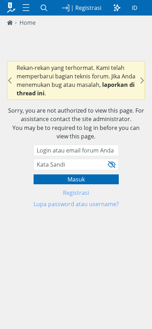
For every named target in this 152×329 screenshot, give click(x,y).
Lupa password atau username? (76, 204)
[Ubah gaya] (117, 8)
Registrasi (76, 193)
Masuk (76, 179)
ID (135, 8)
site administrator (106, 119)
